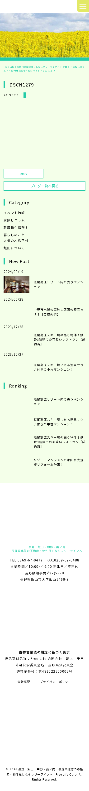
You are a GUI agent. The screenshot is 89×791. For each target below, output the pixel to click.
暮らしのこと (14, 234)
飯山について (14, 247)
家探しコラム (14, 220)
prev (23, 173)
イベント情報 (14, 212)
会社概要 (24, 682)
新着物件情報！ (16, 227)
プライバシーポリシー (56, 682)
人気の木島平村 (16, 240)
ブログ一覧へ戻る (44, 185)
